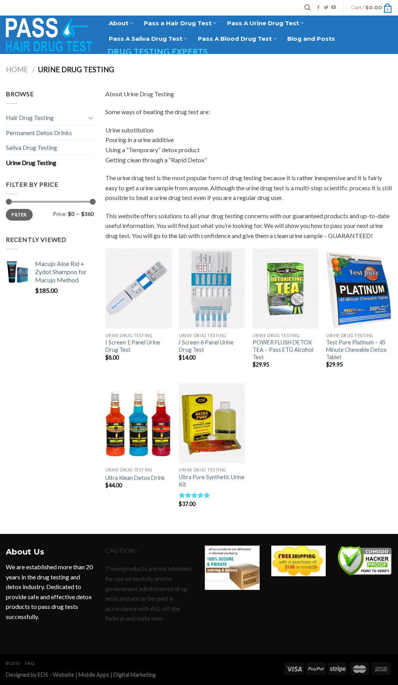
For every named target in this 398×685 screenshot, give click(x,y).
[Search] (307, 7)
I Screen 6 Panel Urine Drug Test (206, 346)
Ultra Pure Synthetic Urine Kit (211, 481)
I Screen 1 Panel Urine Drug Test (132, 346)
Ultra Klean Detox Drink (135, 478)
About (118, 23)
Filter (19, 214)
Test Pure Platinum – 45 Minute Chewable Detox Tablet (356, 349)
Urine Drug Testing (31, 162)
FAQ (30, 663)
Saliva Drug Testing (31, 147)
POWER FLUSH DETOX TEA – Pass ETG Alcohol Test (283, 349)
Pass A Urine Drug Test (263, 23)
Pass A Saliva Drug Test (145, 38)
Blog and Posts (311, 38)
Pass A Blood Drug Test (235, 38)
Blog (13, 663)
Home (17, 69)
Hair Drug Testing (30, 117)
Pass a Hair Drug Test (177, 23)
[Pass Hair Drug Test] (49, 35)
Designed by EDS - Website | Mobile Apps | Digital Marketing (81, 674)
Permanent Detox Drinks (39, 132)
